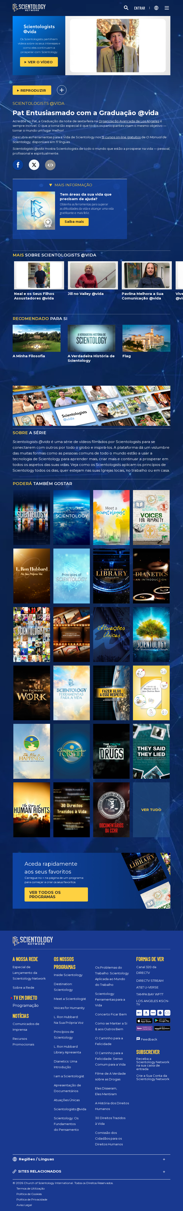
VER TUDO (151, 809)
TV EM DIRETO (25, 997)
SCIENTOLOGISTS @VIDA (38, 103)
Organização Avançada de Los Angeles (129, 121)
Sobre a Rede (23, 987)
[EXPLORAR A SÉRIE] (31, 517)
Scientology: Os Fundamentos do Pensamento (66, 1123)
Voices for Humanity (69, 1008)
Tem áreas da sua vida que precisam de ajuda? (86, 196)
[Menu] (166, 8)
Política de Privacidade (31, 1199)
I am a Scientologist (69, 1076)
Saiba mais (74, 221)
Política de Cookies (29, 1194)
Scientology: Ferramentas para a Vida (110, 999)
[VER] (71, 576)
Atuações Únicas (67, 1100)
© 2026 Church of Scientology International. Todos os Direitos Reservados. (63, 1183)
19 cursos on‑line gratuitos (121, 137)
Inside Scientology (68, 975)
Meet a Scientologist (70, 999)
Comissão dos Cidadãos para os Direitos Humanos (109, 1138)
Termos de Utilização (30, 1188)
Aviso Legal (24, 1205)
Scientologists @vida (70, 1109)
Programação (26, 1005)
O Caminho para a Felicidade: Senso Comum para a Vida (110, 1058)
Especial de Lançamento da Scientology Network (29, 972)
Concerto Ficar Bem (111, 1014)
